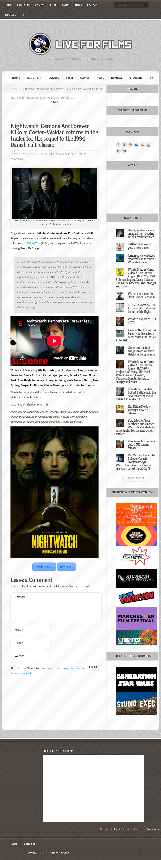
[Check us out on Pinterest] (130, 144)
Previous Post (44, 566)
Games (65, 5)
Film (53, 5)
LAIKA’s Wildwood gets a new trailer (139, 246)
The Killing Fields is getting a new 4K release (139, 409)
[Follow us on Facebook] (118, 144)
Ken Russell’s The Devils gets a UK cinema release (142, 444)
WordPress (153, 829)
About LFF (23, 5)
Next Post (66, 566)
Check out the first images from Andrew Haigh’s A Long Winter (141, 351)
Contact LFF (35, 852)
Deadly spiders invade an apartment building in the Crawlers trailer (141, 233)
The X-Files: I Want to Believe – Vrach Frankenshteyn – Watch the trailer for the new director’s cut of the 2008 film (135, 462)
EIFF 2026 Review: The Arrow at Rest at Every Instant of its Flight (142, 308)
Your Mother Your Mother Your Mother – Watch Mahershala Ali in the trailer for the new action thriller (136, 427)
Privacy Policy (59, 852)
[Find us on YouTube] (148, 144)
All (21, 89)
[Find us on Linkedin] (136, 144)
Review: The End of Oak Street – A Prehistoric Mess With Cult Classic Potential (136, 335)
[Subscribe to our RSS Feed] (142, 144)
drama (57, 154)
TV (23, 15)
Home (8, 5)
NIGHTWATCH (32, 243)
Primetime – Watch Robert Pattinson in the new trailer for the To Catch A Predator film (136, 394)
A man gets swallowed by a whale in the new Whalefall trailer (141, 258)
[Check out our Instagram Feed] (124, 150)
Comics (40, 5)
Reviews (92, 5)
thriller (72, 154)
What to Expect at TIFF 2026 (142, 320)
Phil (24, 154)
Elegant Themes (122, 829)
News (78, 5)
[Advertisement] (59, 110)
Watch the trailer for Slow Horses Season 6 (141, 295)
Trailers (10, 15)
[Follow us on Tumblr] (118, 150)
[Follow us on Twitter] (124, 144)
